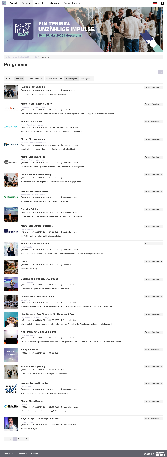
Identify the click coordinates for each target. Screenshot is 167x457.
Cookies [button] (34, 454)
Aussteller (40, 3)
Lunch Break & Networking (36, 174)
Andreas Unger (40, 107)
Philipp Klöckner (27, 422)
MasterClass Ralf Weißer (34, 383)
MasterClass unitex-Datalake (37, 226)
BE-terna (24, 160)
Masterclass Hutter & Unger (36, 104)
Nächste (25, 439)
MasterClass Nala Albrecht (35, 243)
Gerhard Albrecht (28, 229)
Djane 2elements (28, 335)
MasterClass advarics (33, 139)
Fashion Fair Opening (33, 87)
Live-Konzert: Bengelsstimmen (38, 296)
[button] (155, 3)
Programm (26, 3)
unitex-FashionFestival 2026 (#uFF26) (22, 57)
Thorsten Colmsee (36, 160)
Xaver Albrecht (27, 282)
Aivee (23, 125)
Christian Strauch (38, 195)
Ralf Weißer (26, 387)
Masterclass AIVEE (31, 121)
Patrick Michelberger (34, 125)
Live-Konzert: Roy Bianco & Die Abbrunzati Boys (48, 314)
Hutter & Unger (27, 107)
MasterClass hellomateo (34, 191)
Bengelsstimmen (28, 300)
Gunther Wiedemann (37, 143)
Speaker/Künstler (72, 3)
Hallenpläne (54, 3)
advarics (24, 143)
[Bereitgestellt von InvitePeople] (154, 454)
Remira (24, 404)
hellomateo (25, 195)
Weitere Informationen (153, 87)
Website (14, 3)
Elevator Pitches (30, 209)
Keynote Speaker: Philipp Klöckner (40, 418)
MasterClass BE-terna (33, 157)
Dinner (24, 261)
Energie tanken (29, 349)
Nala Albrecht (26, 247)
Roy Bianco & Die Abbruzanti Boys (35, 318)
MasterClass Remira (32, 401)
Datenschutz (22, 454)
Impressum (8, 454)
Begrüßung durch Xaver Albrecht (39, 279)
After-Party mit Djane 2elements (38, 332)
